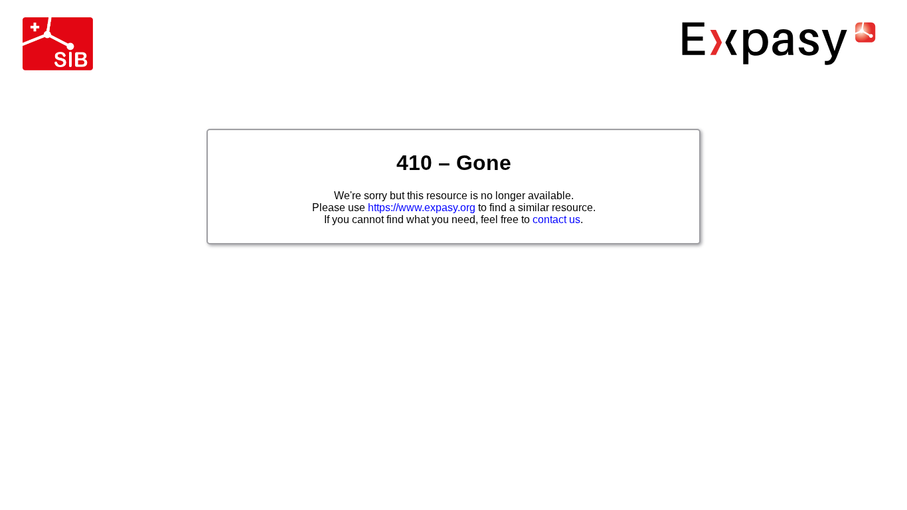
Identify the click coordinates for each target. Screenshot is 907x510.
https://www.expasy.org (421, 207)
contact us (556, 219)
